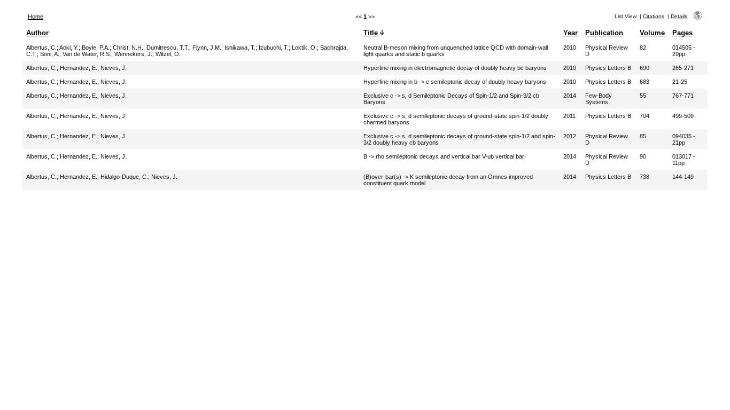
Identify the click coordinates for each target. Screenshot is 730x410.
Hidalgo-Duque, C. (124, 177)
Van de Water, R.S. (87, 54)
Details (679, 16)
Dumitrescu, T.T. (167, 47)
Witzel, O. (168, 54)
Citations (653, 16)
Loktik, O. (304, 47)
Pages (682, 33)
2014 (569, 95)
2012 (569, 136)
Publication (604, 33)
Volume (652, 33)
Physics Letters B (608, 68)
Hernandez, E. (78, 68)
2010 (569, 47)
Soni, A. (49, 54)
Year (570, 33)
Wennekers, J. (133, 54)
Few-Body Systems (598, 98)
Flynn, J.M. (206, 47)
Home (35, 16)
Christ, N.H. (128, 47)
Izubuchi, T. (274, 47)
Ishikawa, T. (239, 47)
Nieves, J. (113, 68)
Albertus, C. (41, 47)
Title (370, 33)
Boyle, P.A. (96, 47)
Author (37, 33)
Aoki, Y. (69, 47)
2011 (569, 116)
